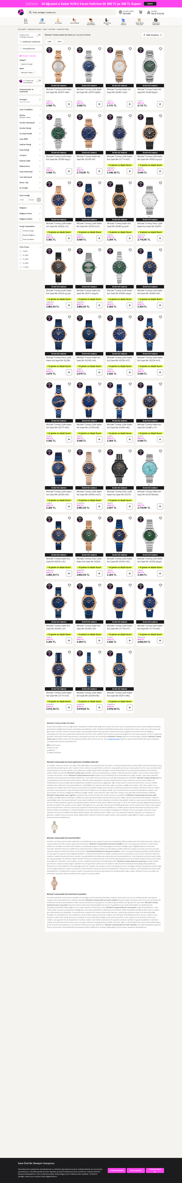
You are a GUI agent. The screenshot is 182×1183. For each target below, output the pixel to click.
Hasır (59, 41)
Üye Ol (153, 13)
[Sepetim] (140, 12)
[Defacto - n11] (91, 3)
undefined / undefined (31, 42)
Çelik (49, 41)
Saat (44, 29)
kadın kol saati (114, 739)
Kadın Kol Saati (62, 29)
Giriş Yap (160, 13)
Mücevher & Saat (34, 29)
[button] (118, 82)
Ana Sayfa (22, 29)
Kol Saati (52, 29)
